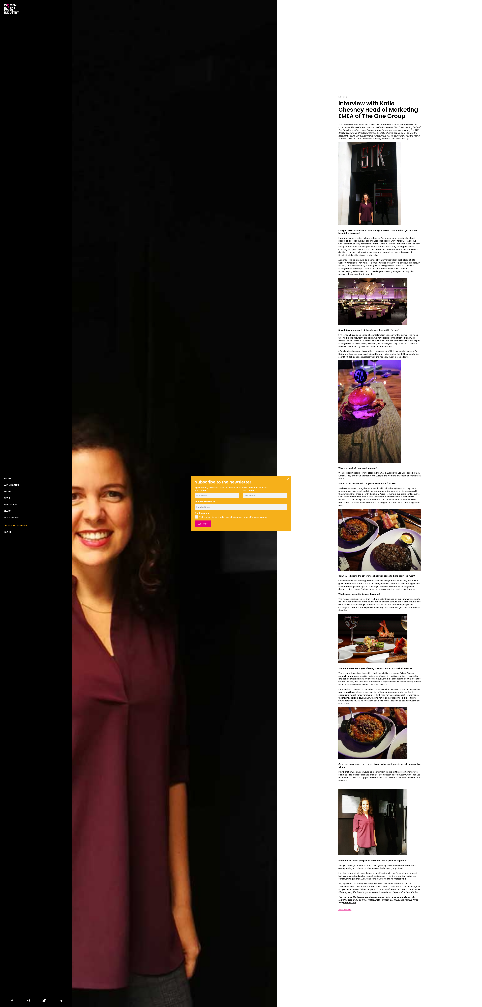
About (7, 478)
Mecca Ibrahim (358, 127)
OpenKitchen (412, 892)
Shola (396, 899)
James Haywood (393, 892)
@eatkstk (346, 889)
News (7, 498)
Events (7, 491)
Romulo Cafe (349, 902)
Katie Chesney (385, 127)
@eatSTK (374, 889)
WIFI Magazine (11, 485)
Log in (7, 532)
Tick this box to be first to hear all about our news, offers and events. (233, 517)
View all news (344, 909)
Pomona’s (387, 899)
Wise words (10, 504)
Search (8, 511)
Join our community (15, 526)
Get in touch (11, 517)
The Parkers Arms (409, 899)
